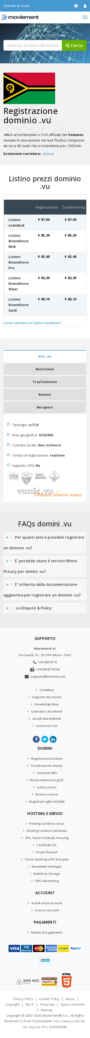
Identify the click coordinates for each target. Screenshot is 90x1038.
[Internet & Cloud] (29, 17)
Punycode (47, 1004)
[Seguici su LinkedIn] (53, 739)
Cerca (76, 45)
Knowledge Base (47, 704)
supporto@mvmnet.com (47, 676)
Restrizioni (45, 369)
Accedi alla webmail (47, 718)
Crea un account (47, 910)
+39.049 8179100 (48, 669)
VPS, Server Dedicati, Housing (46, 838)
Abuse (70, 999)
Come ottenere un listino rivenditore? (33, 323)
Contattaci (46, 690)
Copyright (12, 1004)
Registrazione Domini (46, 758)
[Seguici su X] (45, 739)
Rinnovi (45, 394)
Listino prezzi (47, 787)
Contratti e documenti (47, 711)
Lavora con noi (46, 726)
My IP (29, 1004)
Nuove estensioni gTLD (46, 780)
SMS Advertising (47, 881)
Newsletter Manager (47, 866)
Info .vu (44, 356)
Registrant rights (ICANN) (47, 801)
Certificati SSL (47, 845)
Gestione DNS (46, 773)
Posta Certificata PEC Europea (47, 859)
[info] (76, 6)
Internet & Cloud (16, 5)
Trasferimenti (45, 382)
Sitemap (46, 1010)
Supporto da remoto (46, 697)
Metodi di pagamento (46, 932)
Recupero (45, 407)
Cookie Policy (49, 999)
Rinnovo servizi (47, 794)
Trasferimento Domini (47, 766)
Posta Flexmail (46, 852)
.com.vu (48, 153)
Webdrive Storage (46, 874)
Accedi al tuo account (46, 903)
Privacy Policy (23, 999)
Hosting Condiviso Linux (46, 823)
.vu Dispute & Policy (33, 608)
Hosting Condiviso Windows (47, 831)
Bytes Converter (73, 1004)
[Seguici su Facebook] (36, 739)
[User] (85, 6)
